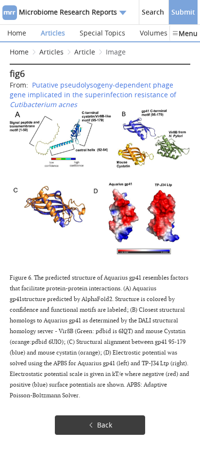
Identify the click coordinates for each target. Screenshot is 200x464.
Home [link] (19, 51)
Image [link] (116, 51)
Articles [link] (51, 51)
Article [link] (84, 51)
